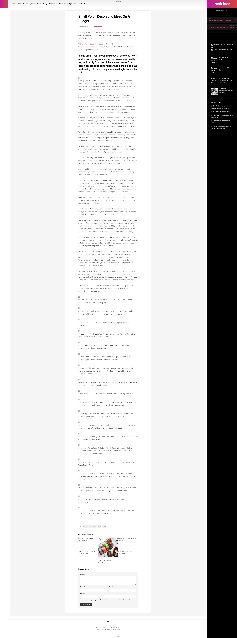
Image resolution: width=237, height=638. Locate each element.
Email (111, 587)
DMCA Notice (83, 4)
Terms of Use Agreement (68, 4)
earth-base (222, 4)
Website (82, 593)
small (104, 526)
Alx (119, 629)
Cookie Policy (42, 4)
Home (14, 4)
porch (99, 526)
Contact (21, 4)
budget (85, 526)
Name (82, 587)
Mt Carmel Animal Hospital (221, 111)
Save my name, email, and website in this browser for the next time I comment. (106, 600)
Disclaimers (53, 4)
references (98, 26)
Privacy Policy (30, 4)
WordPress (107, 629)
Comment (83, 574)
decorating (92, 526)
